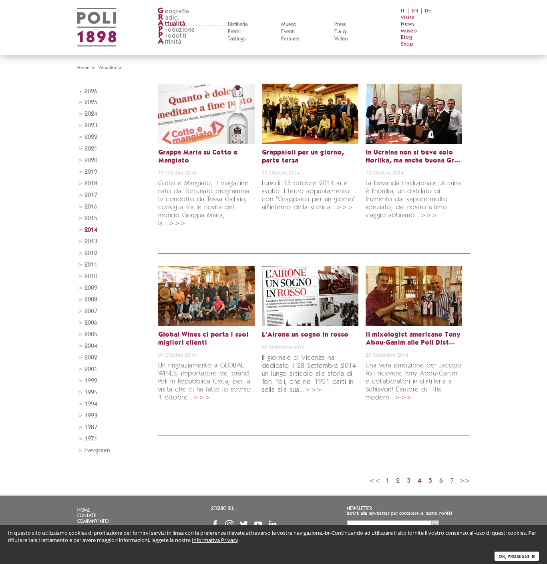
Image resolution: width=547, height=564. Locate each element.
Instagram (229, 524)
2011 (90, 265)
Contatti (87, 515)
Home (83, 67)
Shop (407, 44)
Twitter (244, 524)
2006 (90, 323)
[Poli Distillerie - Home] (96, 52)
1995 (90, 392)
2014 (90, 230)
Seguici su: (222, 508)
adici (168, 18)
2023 (90, 125)
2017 (90, 195)
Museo (288, 24)
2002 (90, 358)
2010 (90, 276)
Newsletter (359, 508)
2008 (90, 300)
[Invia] (435, 524)
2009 (90, 288)
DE (428, 11)
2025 (90, 102)
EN (415, 11)
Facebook (215, 524)
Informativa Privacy (215, 540)
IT (403, 11)
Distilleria (238, 24)
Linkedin (273, 524)
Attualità (107, 67)
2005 (90, 334)
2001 (90, 369)
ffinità (169, 42)
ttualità (171, 24)
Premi (234, 31)
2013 (90, 242)
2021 (90, 149)
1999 (90, 381)
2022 (90, 137)
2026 (90, 91)
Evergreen (97, 451)
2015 (90, 218)
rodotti (172, 36)
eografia (173, 11)
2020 (90, 160)
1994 (90, 404)
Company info (93, 521)
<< (374, 480)
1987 (90, 427)
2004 (90, 346)
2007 (90, 311)
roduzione (176, 30)
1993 (90, 416)
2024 (90, 114)
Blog (406, 37)
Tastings (236, 39)
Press (340, 24)
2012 (90, 253)
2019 (90, 172)
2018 (90, 184)
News (408, 24)
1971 (90, 439)
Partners (290, 39)
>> (464, 480)
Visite (408, 17)
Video (341, 39)
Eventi (288, 31)
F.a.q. (341, 31)
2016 (90, 207)
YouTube (258, 524)
